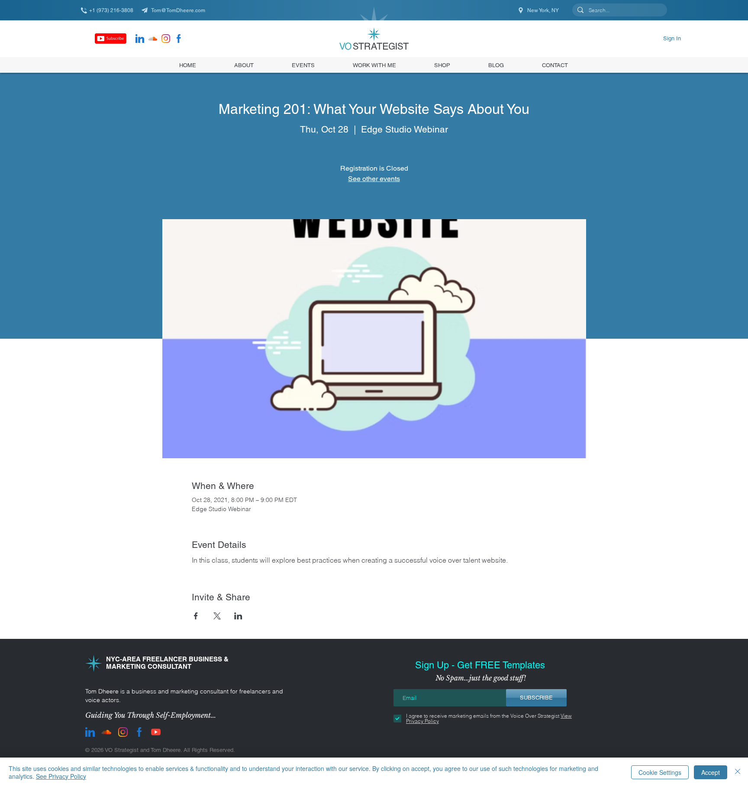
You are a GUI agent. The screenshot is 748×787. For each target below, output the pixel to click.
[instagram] (165, 38)
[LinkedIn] (139, 38)
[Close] (737, 772)
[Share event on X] (217, 615)
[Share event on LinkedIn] (238, 615)
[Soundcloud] (152, 38)
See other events (374, 179)
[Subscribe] (111, 38)
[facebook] (178, 38)
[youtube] (156, 732)
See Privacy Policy (61, 776)
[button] (442, 65)
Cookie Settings (659, 772)
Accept (710, 772)
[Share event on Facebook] (196, 615)
